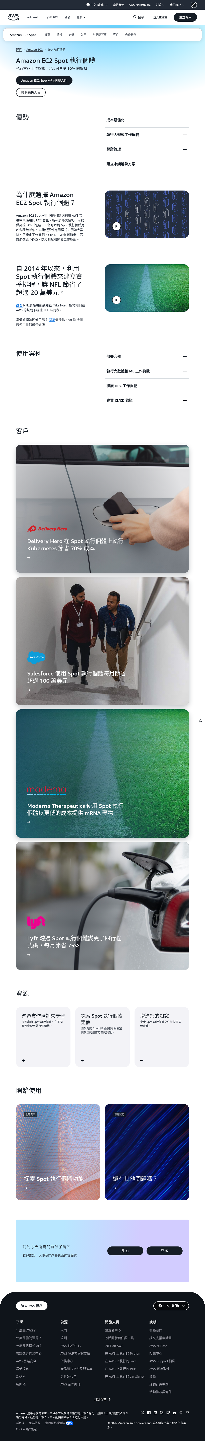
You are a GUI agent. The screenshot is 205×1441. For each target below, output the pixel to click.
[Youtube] (174, 1413)
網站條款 (34, 1423)
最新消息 (22, 1369)
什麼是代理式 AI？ (29, 1346)
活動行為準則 (159, 1384)
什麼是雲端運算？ (29, 1338)
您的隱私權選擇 (55, 1423)
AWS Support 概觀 (162, 1361)
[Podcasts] (181, 1413)
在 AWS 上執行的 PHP (120, 1369)
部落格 (21, 1376)
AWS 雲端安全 (26, 1361)
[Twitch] (168, 1413)
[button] (52, 17)
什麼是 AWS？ (26, 1330)
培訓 (63, 1338)
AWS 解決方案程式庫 (75, 1353)
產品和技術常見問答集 (76, 1369)
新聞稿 (21, 1384)
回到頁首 (100, 1399)
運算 (19, 49)
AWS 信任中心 (70, 1346)
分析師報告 (68, 1376)
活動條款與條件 (160, 1392)
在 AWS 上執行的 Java (120, 1361)
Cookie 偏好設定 (26, 1429)
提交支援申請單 (160, 1338)
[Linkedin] (155, 1413)
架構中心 (66, 1361)
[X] (142, 1413)
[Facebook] (149, 1413)
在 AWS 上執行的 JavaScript (124, 1376)
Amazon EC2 (34, 49)
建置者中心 (113, 1330)
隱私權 (20, 1423)
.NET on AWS (114, 1346)
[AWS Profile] (194, 5)
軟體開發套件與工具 (119, 1338)
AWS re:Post (158, 1346)
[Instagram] (161, 1413)
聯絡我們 (155, 1330)
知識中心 (155, 1353)
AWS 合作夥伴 (70, 1384)
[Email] (187, 1413)
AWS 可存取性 (159, 1369)
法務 (152, 1376)
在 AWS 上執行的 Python (122, 1353)
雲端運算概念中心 (29, 1353)
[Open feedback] (200, 720)
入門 (63, 1330)
